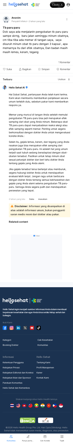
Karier (39, 372)
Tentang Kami (43, 362)
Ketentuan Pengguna (13, 362)
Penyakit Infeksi (19, 21)
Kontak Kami (42, 377)
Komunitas (43, 345)
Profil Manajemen (45, 367)
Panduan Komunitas (12, 383)
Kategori (7, 340)
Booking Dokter (10, 345)
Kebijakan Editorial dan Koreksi (18, 372)
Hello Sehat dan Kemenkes (16, 388)
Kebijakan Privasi (11, 367)
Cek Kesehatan (45, 340)
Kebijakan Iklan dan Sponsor (17, 377)
